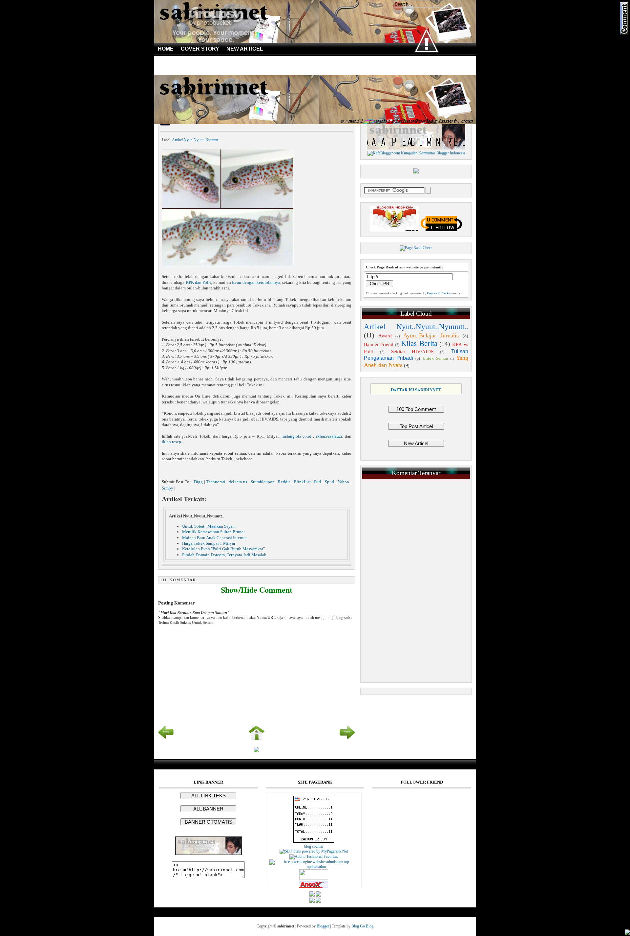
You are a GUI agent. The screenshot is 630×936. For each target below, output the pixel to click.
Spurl (329, 482)
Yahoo (343, 482)
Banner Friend (378, 344)
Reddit (284, 482)
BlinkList (302, 482)
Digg (198, 482)
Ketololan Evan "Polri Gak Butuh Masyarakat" (223, 548)
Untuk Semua (435, 358)
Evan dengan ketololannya (256, 282)
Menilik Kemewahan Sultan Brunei (213, 531)
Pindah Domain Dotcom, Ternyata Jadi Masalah (224, 554)
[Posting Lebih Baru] (166, 739)
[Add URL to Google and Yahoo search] (313, 866)
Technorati (215, 482)
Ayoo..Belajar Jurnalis (431, 335)
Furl (317, 482)
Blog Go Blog (362, 926)
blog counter (314, 846)
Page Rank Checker (439, 293)
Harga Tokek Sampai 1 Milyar (208, 543)
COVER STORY (200, 49)
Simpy (167, 488)
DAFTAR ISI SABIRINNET (416, 389)
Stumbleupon (263, 482)
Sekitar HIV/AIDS (412, 351)
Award (385, 335)
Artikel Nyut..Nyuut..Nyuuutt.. (196, 140)
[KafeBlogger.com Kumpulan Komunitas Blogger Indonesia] (416, 153)
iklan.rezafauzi (329, 436)
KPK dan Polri (198, 282)
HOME (166, 49)
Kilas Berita (419, 343)
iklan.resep (171, 441)
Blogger (323, 926)
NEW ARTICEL (244, 49)
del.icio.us (238, 482)
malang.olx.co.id (297, 436)
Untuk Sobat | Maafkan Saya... (209, 526)
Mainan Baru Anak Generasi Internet (214, 537)
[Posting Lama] (347, 739)
